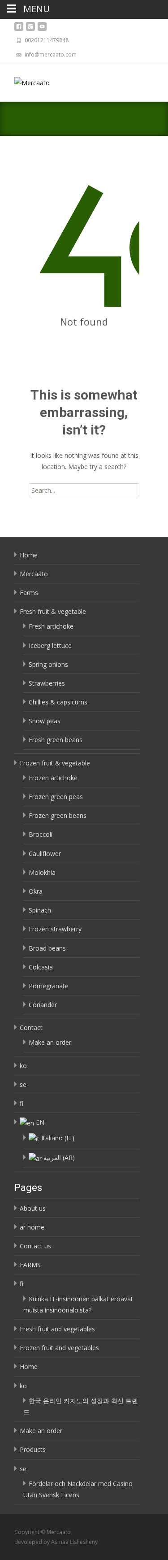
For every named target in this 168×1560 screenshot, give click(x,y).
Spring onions (48, 664)
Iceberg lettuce (50, 645)
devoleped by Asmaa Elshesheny (56, 1542)
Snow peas (44, 721)
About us (33, 1208)
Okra (36, 891)
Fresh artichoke (51, 626)
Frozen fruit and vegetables (59, 1347)
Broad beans (47, 948)
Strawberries (47, 683)
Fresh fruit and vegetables (57, 1329)
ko (23, 1065)
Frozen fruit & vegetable (55, 763)
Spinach (40, 910)
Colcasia (41, 967)
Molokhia (42, 872)
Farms (29, 592)
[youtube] (42, 29)
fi (21, 1103)
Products (33, 1449)
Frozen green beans (57, 815)
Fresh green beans (55, 739)
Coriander (43, 1004)
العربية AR (59, 1157)
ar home (32, 1227)
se (23, 1084)
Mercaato (34, 573)
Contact (31, 1027)
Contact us (35, 1246)
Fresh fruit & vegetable (53, 611)
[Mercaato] (25, 80)
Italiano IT (57, 1138)
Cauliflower (45, 853)
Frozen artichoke (53, 777)
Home (29, 555)
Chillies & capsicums (58, 702)
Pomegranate (49, 986)
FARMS (30, 1264)
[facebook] (18, 29)
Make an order (50, 1042)
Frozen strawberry (55, 929)
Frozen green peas (56, 796)
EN (40, 1122)
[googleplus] (30, 29)
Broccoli (40, 834)
